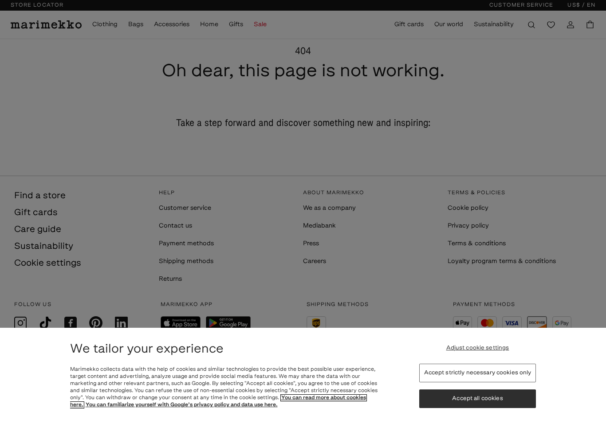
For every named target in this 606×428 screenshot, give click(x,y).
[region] (303, 378)
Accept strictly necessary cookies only (477, 373)
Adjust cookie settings (477, 348)
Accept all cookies (477, 398)
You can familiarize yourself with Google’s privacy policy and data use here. (182, 405)
